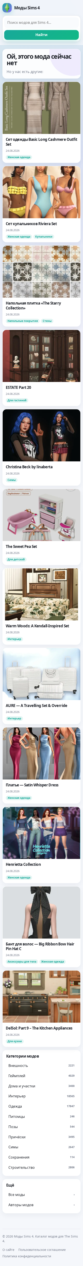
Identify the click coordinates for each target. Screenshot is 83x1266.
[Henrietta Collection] (41, 845)
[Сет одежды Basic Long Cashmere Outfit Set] (41, 122)
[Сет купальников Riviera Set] (41, 204)
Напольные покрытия (23, 321)
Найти (41, 34)
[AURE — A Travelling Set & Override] (41, 686)
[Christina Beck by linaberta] (41, 447)
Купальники (43, 236)
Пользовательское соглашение (42, 1250)
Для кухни (15, 1041)
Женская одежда (19, 157)
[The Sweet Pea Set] (41, 527)
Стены (47, 321)
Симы (12, 480)
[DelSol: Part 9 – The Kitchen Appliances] (41, 1008)
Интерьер (14, 639)
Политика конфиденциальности (26, 1256)
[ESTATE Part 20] (41, 368)
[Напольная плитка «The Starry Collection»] (41, 286)
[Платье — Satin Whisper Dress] (41, 765)
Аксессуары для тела (22, 961)
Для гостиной (17, 400)
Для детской (16, 559)
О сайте (8, 1250)
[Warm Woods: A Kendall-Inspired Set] (41, 606)
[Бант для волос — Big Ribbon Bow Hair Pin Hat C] (41, 926)
